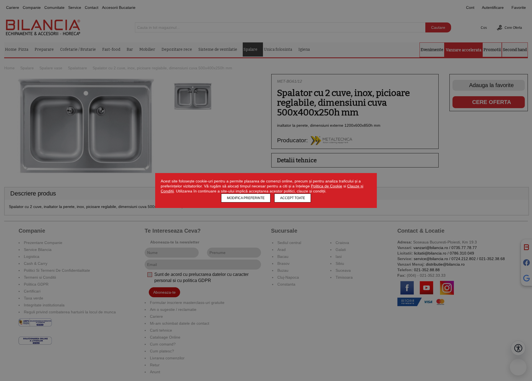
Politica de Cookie (326, 186)
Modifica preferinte (246, 198)
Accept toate (292, 198)
